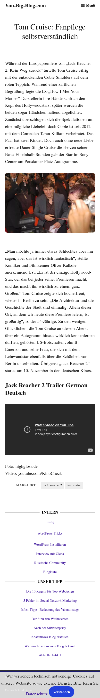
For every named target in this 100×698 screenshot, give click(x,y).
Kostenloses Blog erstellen (49, 636)
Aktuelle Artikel (50, 655)
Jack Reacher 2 (52, 485)
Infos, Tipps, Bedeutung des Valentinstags (50, 609)
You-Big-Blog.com (25, 5)
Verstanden (61, 691)
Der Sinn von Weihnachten (50, 618)
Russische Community (50, 562)
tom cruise (74, 485)
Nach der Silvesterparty (50, 627)
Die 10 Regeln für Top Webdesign (50, 591)
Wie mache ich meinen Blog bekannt (50, 646)
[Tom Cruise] (50, 203)
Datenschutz (37, 694)
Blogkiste (50, 571)
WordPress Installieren (50, 544)
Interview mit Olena (50, 553)
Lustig (49, 522)
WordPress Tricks (49, 533)
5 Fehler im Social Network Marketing (50, 600)
